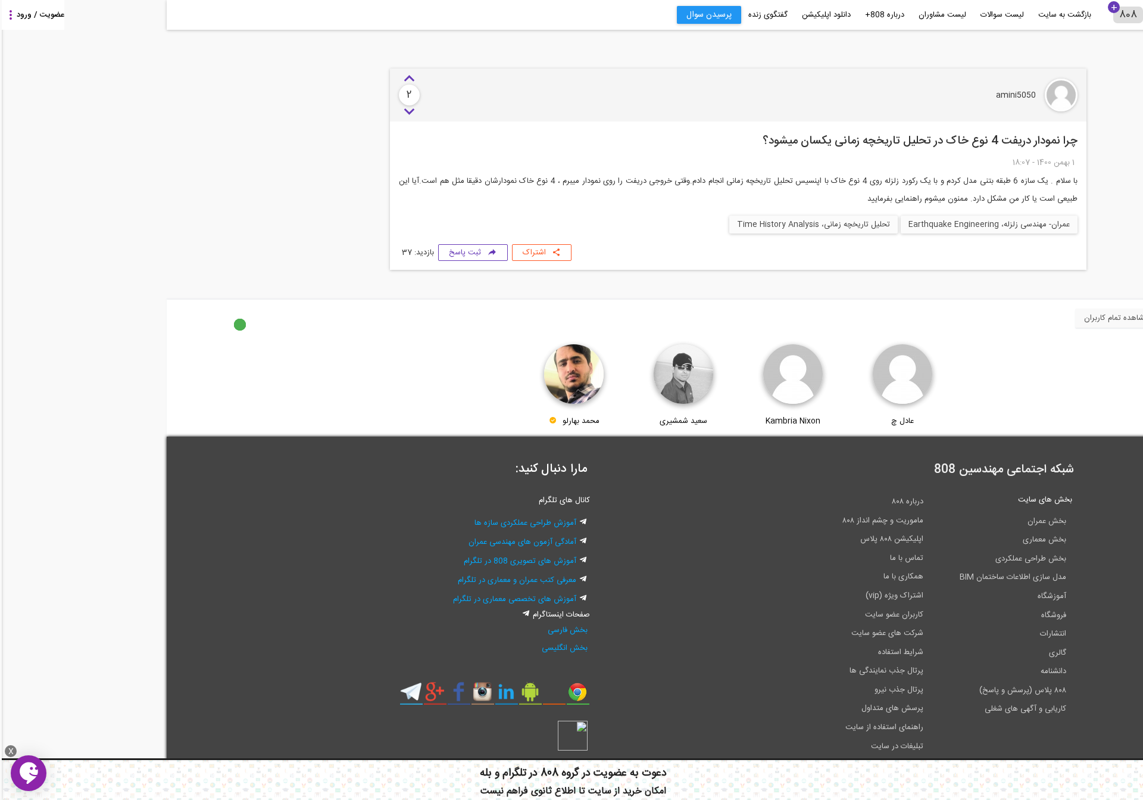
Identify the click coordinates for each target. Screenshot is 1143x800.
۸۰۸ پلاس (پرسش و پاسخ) (856, 690)
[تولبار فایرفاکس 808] (387, 696)
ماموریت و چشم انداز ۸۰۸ (716, 520)
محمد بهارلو (414, 421)
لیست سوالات (835, 14)
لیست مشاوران (776, 14)
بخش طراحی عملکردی (864, 558)
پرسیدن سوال (542, 15)
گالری (891, 652)
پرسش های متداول (726, 708)
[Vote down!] (242, 112)
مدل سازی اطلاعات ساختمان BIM (846, 577)
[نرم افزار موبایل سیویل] (363, 696)
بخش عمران (880, 521)
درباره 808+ (718, 14)
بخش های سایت (878, 500)
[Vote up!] (242, 79)
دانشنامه (887, 671)
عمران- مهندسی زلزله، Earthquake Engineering (822, 224)
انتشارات (886, 633)
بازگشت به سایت (898, 14)
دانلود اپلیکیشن (659, 14)
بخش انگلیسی (398, 648)
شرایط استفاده (734, 652)
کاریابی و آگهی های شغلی (859, 708)
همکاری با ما (737, 576)
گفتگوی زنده (601, 14)
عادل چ (735, 421)
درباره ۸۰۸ (741, 501)
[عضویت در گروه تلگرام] (244, 696)
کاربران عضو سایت (727, 614)
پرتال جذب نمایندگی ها (720, 670)
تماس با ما (740, 558)
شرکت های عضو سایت (721, 633)
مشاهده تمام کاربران (949, 318)
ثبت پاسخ (298, 252)
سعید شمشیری (517, 421)
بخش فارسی (401, 630)
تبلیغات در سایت (730, 746)
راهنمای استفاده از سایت (718, 727)
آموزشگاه (885, 596)
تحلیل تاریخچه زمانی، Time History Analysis (646, 224)
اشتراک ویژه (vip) (728, 595)
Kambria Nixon (626, 421)
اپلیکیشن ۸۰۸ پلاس (725, 539)
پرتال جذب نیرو (732, 689)
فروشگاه (887, 615)
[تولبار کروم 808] (411, 696)
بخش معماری (878, 539)
